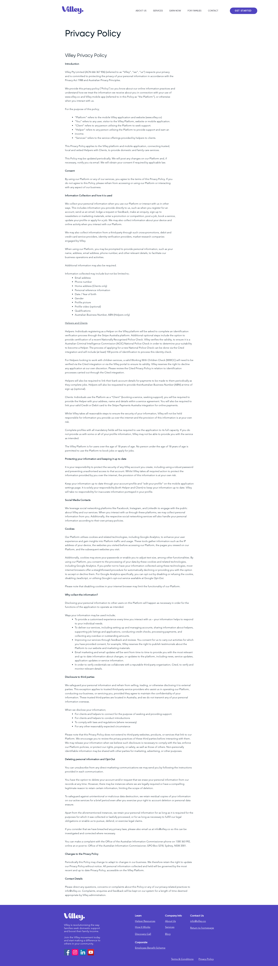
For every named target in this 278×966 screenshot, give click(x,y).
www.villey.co (153, 117)
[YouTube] (91, 952)
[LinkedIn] (83, 952)
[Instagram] (75, 952)
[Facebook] (67, 952)
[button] (174, 11)
